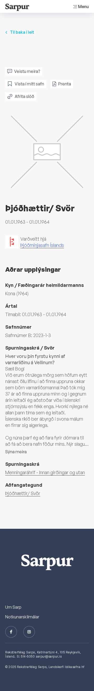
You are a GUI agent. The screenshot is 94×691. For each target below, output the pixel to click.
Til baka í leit (22, 32)
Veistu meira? (27, 71)
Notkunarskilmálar (22, 616)
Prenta (64, 83)
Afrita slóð (24, 96)
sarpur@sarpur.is (49, 656)
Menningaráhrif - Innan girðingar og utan (45, 472)
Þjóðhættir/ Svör (22, 493)
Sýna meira (16, 451)
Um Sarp (13, 607)
